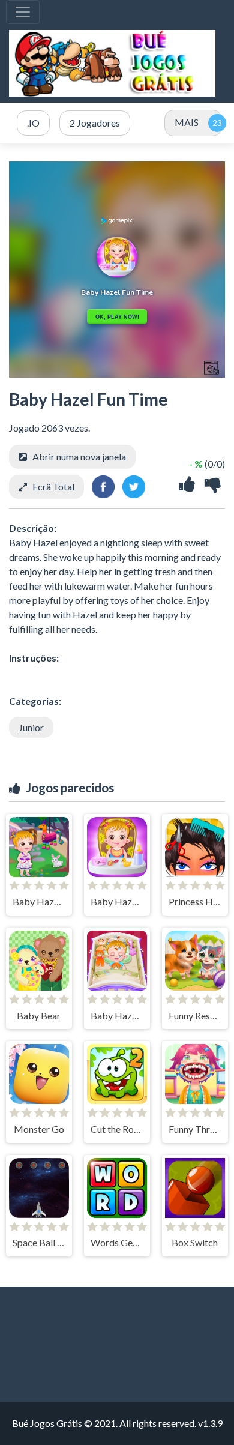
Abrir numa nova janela (79, 456)
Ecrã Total (53, 486)
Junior (31, 727)
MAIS (187, 122)
